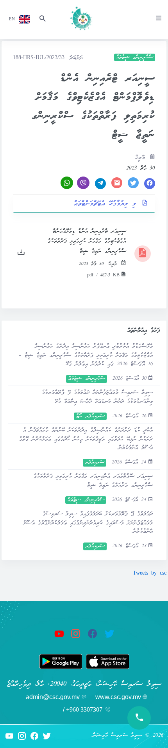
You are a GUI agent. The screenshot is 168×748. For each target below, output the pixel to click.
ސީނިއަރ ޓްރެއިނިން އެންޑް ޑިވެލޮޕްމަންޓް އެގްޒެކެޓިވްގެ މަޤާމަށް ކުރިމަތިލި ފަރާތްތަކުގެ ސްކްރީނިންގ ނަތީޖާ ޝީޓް (87, 241)
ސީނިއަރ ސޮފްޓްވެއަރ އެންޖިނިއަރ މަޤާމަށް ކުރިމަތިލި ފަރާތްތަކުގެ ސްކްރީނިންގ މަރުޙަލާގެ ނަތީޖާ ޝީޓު (93, 480)
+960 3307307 (84, 709)
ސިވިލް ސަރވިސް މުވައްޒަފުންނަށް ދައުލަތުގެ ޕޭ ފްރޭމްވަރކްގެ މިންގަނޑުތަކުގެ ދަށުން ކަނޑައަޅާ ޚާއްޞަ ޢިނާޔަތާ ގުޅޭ (97, 397)
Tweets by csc (149, 574)
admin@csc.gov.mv (53, 697)
